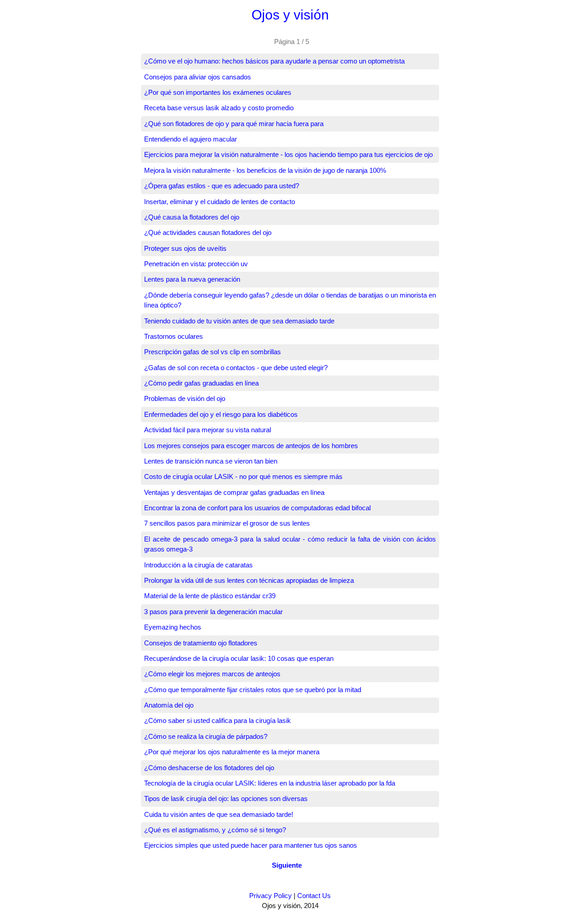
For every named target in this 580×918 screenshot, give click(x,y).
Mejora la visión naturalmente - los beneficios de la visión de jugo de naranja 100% (265, 170)
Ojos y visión (290, 14)
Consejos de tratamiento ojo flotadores (200, 643)
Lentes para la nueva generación (192, 279)
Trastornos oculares (173, 336)
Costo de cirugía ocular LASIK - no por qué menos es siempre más (243, 476)
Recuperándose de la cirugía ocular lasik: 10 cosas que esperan (239, 658)
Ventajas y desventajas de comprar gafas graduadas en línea (234, 492)
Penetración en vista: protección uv (196, 264)
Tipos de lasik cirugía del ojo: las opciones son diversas (226, 798)
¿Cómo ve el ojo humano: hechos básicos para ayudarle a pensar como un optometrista (274, 61)
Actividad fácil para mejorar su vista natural (207, 430)
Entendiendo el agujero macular (190, 139)
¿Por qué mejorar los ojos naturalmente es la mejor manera (231, 752)
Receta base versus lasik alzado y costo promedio (219, 108)
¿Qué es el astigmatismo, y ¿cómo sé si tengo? (215, 830)
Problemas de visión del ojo (184, 398)
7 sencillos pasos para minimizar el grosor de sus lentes (227, 523)
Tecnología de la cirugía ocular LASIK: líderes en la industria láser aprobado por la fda (269, 783)
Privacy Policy (270, 895)
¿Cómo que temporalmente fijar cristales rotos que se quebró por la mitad (252, 689)
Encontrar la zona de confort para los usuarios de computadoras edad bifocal (257, 508)
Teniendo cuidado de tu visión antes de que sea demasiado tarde (239, 321)
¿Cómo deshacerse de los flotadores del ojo (209, 768)
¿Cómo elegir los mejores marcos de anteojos (212, 674)
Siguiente (287, 865)
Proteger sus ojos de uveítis (185, 248)
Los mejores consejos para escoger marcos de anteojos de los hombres (251, 445)
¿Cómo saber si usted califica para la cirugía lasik (217, 720)
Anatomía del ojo (168, 705)
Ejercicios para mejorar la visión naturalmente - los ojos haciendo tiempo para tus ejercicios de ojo (288, 154)
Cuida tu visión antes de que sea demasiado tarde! (218, 814)
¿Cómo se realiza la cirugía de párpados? (205, 736)
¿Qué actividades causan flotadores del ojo (207, 232)
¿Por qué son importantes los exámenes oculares (217, 92)
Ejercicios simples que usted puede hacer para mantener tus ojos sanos (250, 845)
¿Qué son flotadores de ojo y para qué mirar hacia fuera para (234, 123)
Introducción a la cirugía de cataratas (198, 565)
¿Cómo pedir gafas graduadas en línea (201, 383)
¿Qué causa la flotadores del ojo (191, 217)
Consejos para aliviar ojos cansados (197, 77)
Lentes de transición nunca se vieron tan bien (210, 461)
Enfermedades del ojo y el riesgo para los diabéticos (221, 414)
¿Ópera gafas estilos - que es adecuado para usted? (221, 186)
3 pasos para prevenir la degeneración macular (213, 611)
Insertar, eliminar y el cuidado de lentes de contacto (219, 201)
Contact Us (314, 895)
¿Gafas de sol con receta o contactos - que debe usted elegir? (236, 367)
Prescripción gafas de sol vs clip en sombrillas (212, 352)
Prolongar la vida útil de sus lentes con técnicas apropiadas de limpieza (249, 580)
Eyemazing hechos (172, 627)
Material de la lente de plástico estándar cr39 (210, 596)
